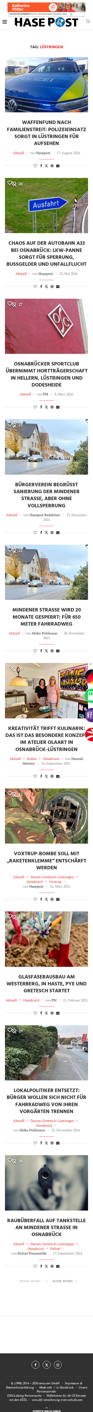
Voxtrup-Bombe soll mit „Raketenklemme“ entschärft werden (46, 861)
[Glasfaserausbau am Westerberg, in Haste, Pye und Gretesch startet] (46, 939)
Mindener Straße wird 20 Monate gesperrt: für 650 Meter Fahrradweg (46, 617)
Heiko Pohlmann (44, 633)
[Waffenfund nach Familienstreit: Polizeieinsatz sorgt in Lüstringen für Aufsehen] (46, 84)
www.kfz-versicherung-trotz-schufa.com (57, 1400)
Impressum (72, 1383)
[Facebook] (35, 1365)
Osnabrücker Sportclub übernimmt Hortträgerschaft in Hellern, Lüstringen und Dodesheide (47, 374)
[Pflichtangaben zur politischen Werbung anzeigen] (71, 14)
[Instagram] (58, 1365)
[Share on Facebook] (41, 165)
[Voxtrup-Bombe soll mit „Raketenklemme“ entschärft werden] (46, 816)
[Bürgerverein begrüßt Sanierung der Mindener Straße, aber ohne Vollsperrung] (46, 446)
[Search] (88, 22)
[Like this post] (35, 165)
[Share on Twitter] (46, 165)
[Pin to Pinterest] (52, 165)
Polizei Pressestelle (32, 1253)
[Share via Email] (58, 165)
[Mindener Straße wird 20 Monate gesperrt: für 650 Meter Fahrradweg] (46, 572)
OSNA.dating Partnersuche (24, 1395)
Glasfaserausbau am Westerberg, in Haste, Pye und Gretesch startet (46, 984)
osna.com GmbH (49, 1383)
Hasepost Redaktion (45, 514)
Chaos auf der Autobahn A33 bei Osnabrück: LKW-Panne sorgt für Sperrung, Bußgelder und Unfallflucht (46, 253)
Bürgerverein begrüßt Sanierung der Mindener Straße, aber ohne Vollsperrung (47, 495)
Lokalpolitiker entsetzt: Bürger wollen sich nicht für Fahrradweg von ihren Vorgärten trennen (46, 1101)
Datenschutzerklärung (20, 1387)
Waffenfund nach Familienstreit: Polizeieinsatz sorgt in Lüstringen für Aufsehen (46, 133)
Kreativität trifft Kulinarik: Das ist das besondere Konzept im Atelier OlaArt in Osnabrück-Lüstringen (46, 739)
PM (45, 394)
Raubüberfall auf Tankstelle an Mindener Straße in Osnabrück (46, 1228)
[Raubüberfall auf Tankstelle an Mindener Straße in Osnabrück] (46, 1182)
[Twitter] (47, 1365)
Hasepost (43, 152)
